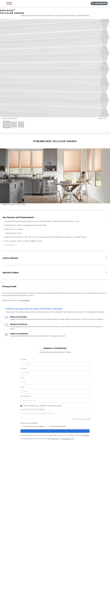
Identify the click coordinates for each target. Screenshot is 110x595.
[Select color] (6, 124)
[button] (2, 3)
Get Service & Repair (58, 426)
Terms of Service (66, 439)
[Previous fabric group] (97, 118)
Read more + (11, 245)
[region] (55, 68)
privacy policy (85, 435)
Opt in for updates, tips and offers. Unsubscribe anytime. (42, 406)
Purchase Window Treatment (34, 426)
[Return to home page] (11, 3)
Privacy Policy (54, 439)
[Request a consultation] (55, 431)
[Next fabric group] (106, 118)
